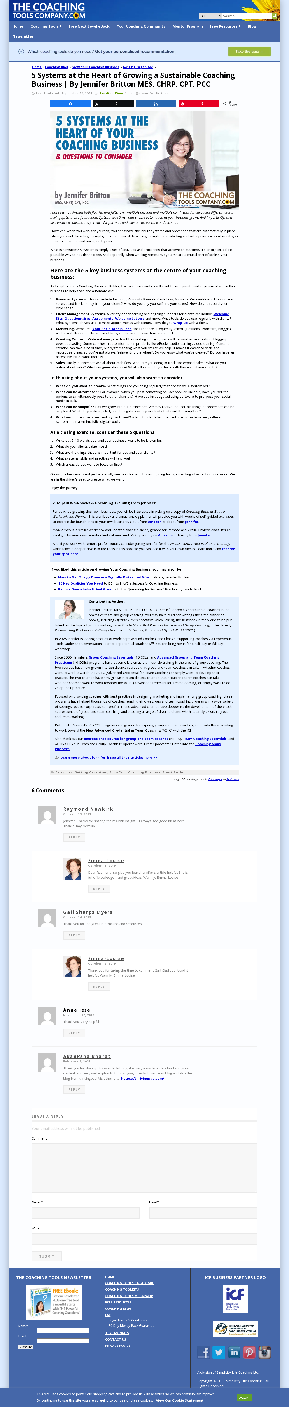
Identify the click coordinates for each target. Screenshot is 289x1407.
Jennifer (191, 521)
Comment (39, 1138)
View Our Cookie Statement (180, 1400)
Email (154, 1202)
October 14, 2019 (77, 917)
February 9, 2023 (77, 1061)
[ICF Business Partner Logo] (235, 1312)
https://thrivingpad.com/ (142, 1078)
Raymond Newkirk (88, 809)
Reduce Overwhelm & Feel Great (85, 589)
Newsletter (22, 36)
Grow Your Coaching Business (95, 67)
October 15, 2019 (102, 866)
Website (38, 1228)
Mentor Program (187, 26)
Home (17, 26)
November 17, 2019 (78, 1015)
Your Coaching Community (141, 26)
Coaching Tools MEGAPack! (129, 1296)
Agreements (102, 318)
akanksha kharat (87, 1056)
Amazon (154, 521)
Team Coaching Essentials (205, 738)
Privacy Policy (117, 1345)
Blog (252, 26)
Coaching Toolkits (122, 1289)
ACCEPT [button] (244, 1397)
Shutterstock (232, 779)
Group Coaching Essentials (111, 657)
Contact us (115, 1339)
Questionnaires (78, 318)
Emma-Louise (106, 860)
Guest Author (174, 772)
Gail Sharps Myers (88, 912)
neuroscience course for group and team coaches (126, 738)
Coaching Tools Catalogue (129, 1283)
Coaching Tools (44, 26)
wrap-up (180, 322)
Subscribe (26, 1347)
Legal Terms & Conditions (128, 1320)
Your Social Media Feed (112, 328)
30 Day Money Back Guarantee (131, 1325)
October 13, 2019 (77, 814)
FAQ (108, 1315)
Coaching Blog (56, 67)
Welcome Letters (129, 318)
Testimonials (117, 1333)
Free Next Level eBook (89, 26)
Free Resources (223, 26)
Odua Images (215, 779)
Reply (74, 837)
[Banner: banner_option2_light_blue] (144, 60)
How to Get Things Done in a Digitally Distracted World (105, 577)
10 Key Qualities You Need (80, 583)
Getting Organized (138, 67)
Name (37, 1202)
